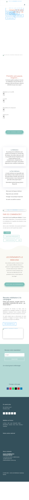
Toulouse (5, 426)
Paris (17, 424)
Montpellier (5, 424)
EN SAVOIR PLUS (9, 324)
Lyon (11, 423)
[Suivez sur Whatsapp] (13, 388)
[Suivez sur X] (16, 388)
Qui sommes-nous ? (7, 407)
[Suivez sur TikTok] (15, 413)
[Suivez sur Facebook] (8, 388)
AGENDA (8, 232)
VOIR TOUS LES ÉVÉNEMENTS (14, 284)
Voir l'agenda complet (14, 131)
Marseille (15, 423)
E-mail (4, 490)
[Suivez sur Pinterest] (18, 388)
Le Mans (5, 423)
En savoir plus (10, 12)
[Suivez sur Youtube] (9, 413)
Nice (14, 424)
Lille (8, 423)
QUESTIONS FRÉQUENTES (12, 236)
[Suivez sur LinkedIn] (21, 388)
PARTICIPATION (10, 240)
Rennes (21, 424)
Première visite (6, 408)
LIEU (19, 240)
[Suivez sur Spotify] (12, 413)
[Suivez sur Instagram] (10, 388)
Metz (19, 423)
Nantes (10, 424)
